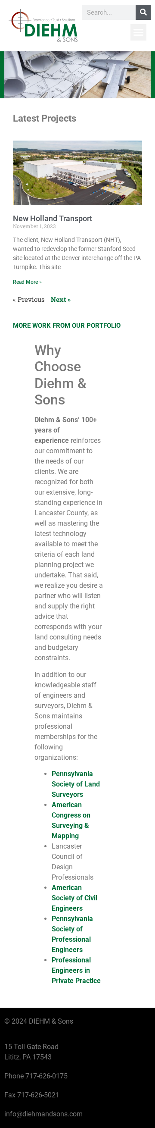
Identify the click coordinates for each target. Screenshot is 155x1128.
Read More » (27, 282)
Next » (61, 299)
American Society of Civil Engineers (74, 898)
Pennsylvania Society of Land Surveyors (76, 784)
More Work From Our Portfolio (67, 325)
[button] (138, 32)
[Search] (143, 12)
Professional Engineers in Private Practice (76, 970)
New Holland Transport (52, 218)
